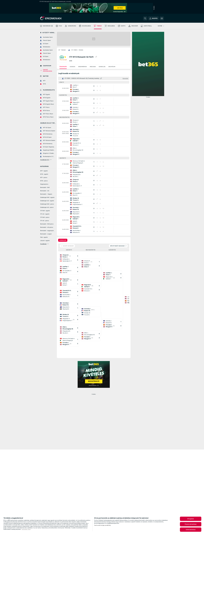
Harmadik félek (26, 529)
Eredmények (82, 66)
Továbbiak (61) (44, 159)
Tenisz (63, 50)
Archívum (111, 66)
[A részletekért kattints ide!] (93, 88)
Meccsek (93, 66)
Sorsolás (102, 66)
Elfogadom (190, 519)
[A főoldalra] (55, 18)
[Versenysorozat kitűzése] (96, 57)
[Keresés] (145, 18)
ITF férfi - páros (77, 50)
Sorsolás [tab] (62, 240)
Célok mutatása (190, 529)
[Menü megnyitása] (162, 18)
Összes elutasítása (190, 524)
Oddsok (72, 66)
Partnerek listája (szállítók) (102, 525)
